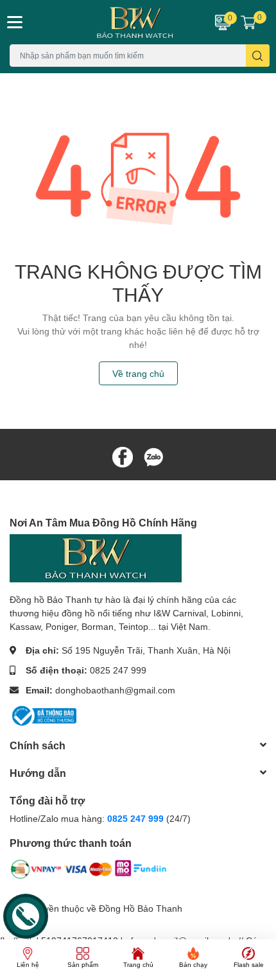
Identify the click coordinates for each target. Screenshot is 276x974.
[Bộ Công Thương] (43, 714)
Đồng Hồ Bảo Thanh (140, 908)
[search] (258, 55)
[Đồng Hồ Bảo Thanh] (115, 22)
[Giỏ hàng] (248, 22)
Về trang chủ (138, 373)
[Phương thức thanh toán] (89, 871)
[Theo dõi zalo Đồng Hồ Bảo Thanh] (153, 456)
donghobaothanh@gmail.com (115, 689)
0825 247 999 (118, 670)
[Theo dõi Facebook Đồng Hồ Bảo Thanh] (122, 456)
